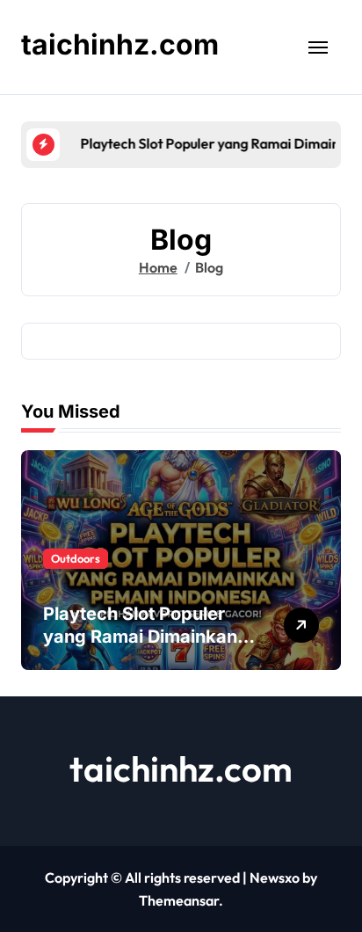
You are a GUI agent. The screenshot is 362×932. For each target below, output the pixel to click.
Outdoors (75, 558)
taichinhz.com (120, 44)
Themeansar (179, 900)
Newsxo (275, 877)
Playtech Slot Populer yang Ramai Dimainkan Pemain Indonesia (140, 636)
